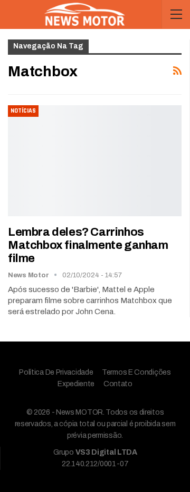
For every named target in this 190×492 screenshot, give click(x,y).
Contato (117, 384)
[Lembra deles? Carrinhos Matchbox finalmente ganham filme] (95, 160)
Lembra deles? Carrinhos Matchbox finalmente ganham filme (88, 245)
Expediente (76, 384)
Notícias (23, 111)
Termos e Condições (136, 372)
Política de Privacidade (56, 372)
